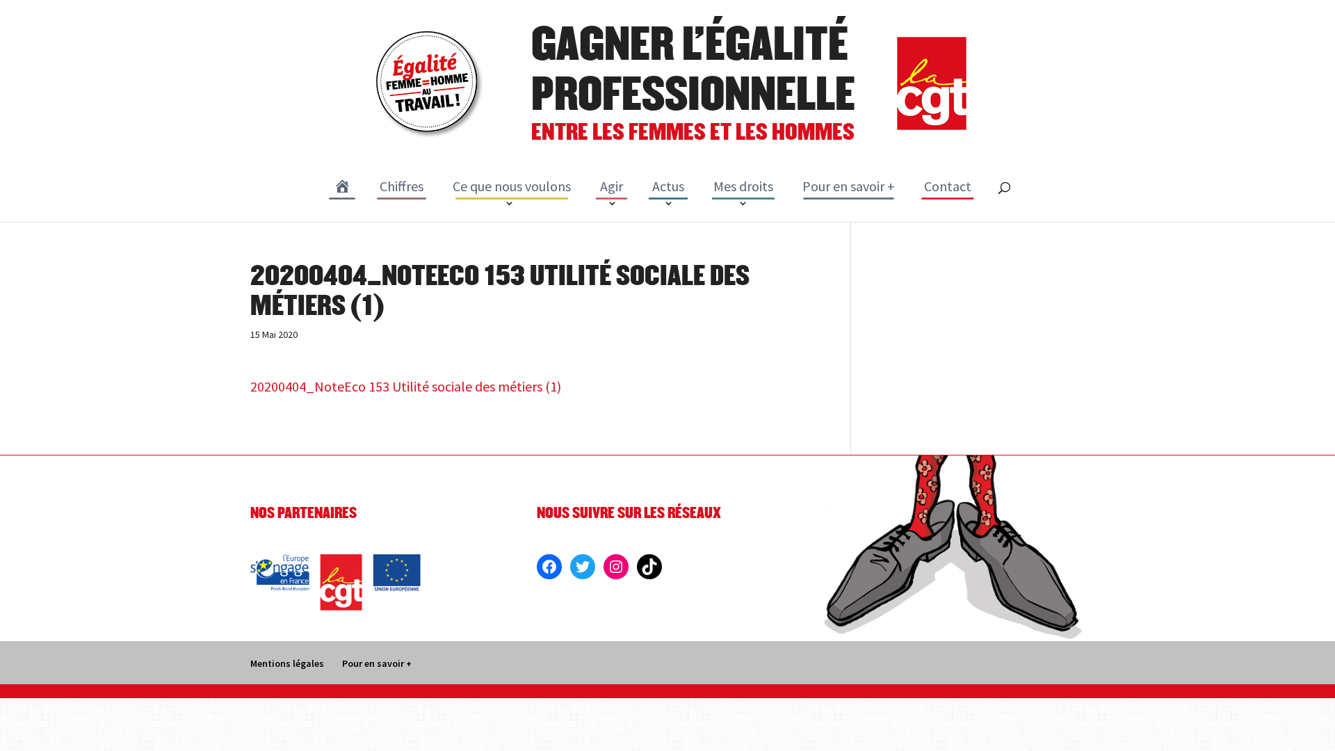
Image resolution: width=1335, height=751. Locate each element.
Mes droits (743, 186)
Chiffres (401, 186)
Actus (668, 186)
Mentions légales (287, 663)
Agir (611, 186)
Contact (947, 186)
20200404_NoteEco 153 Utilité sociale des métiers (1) (405, 386)
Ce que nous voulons (512, 186)
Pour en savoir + (848, 186)
